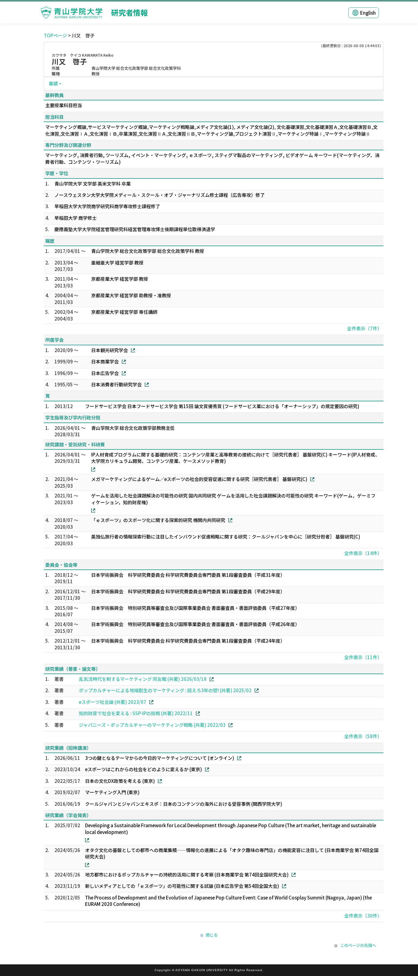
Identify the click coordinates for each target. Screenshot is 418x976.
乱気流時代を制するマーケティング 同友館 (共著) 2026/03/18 (143, 679)
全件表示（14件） (363, 553)
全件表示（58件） (363, 736)
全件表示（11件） (363, 657)
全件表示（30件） (363, 915)
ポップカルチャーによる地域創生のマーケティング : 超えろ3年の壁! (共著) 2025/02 (165, 690)
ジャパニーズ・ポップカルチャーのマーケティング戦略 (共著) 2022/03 (152, 725)
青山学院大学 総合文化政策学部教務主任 (133, 428)
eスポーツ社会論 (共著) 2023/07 (112, 702)
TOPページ (55, 35)
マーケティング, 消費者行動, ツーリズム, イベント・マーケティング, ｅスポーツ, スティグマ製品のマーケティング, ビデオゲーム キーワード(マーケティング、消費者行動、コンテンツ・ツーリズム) (212, 158)
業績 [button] (53, 83)
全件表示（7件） (364, 328)
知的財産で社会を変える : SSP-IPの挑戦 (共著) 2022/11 (136, 713)
